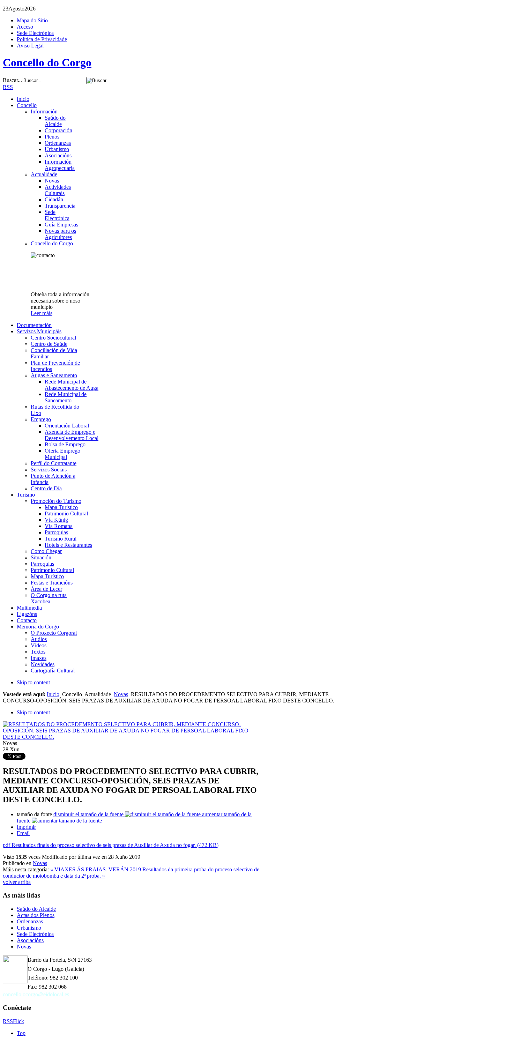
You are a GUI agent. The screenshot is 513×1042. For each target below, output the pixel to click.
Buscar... (12, 80)
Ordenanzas (30, 921)
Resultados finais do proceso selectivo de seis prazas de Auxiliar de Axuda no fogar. (110, 845)
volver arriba (17, 882)
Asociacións (30, 940)
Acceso (25, 27)
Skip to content (33, 682)
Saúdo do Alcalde (36, 909)
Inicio (53, 694)
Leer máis (41, 313)
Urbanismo (29, 928)
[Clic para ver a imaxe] (132, 737)
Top (21, 1033)
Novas (121, 694)
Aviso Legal (30, 46)
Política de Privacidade (42, 39)
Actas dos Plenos (35, 915)
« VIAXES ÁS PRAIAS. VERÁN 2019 (96, 869)
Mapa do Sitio (32, 20)
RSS (8, 87)
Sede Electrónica (35, 33)
